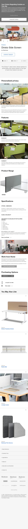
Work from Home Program (9, 266)
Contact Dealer (8, 54)
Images (5, 60)
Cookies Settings (14, 15)
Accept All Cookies (14, 19)
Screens (3, 45)
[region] (14, 11)
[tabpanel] (14, 33)
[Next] (8, 41)
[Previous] (3, 41)
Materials (15, 60)
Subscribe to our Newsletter (8, 465)
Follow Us (4, 461)
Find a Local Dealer (5, 237)
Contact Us (5, 275)
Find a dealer (7, 286)
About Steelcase (5, 449)
